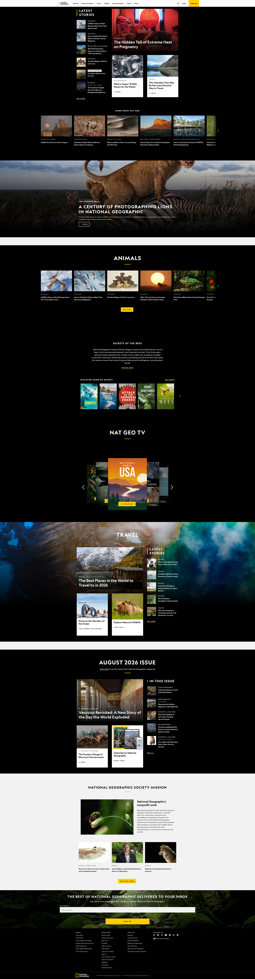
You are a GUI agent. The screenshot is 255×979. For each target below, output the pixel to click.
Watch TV (104, 954)
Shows (129, 3)
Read (118, 92)
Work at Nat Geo (132, 946)
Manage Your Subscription (135, 943)
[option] (56, 131)
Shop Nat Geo (105, 948)
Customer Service (133, 938)
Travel (99, 3)
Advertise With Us (107, 967)
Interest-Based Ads (81, 946)
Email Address (64, 906)
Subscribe (104, 669)
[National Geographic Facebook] (158, 935)
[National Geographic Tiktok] (173, 935)
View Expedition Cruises (90, 629)
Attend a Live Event (107, 938)
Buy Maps (104, 943)
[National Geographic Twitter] (162, 935)
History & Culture (87, 3)
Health (106, 3)
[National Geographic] (63, 3)
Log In (184, 3)
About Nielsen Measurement (84, 948)
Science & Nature (118, 3)
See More (81, 98)
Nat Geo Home (106, 935)
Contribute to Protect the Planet (137, 951)
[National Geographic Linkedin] (170, 935)
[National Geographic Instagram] (154, 935)
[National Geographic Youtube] (166, 935)
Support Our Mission (107, 959)
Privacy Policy (79, 938)
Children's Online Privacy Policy (84, 943)
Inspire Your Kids (106, 946)
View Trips (119, 627)
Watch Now (127, 368)
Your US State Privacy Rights (84, 940)
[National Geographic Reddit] (177, 935)
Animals (75, 3)
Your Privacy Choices (81, 951)
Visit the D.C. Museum (108, 951)
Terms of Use (79, 935)
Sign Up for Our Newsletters (136, 948)
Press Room (105, 965)
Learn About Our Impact (108, 957)
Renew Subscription (133, 940)
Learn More (119, 760)
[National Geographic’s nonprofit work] (127, 817)
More (136, 3)
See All (150, 753)
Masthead (104, 962)
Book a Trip (105, 940)
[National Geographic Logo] (82, 977)
